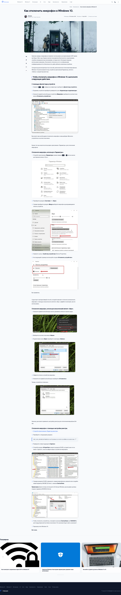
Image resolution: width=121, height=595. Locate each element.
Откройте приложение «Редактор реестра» (45, 431)
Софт (71, 2)
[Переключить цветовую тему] (115, 2)
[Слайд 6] (63, 574)
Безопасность (56, 2)
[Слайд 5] (62, 574)
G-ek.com (110, 590)
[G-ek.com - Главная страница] (8, 2)
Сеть (44, 2)
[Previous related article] (3, 556)
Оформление (64, 2)
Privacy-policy (55, 587)
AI (40, 2)
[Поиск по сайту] (112, 2)
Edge (49, 2)
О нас (49, 587)
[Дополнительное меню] (118, 2)
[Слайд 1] (57, 574)
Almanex (30, 16)
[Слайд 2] (58, 574)
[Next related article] (117, 556)
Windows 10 (19, 2)
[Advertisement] (88, 74)
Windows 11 (27, 2)
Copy (76, 438)
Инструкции (35, 2)
